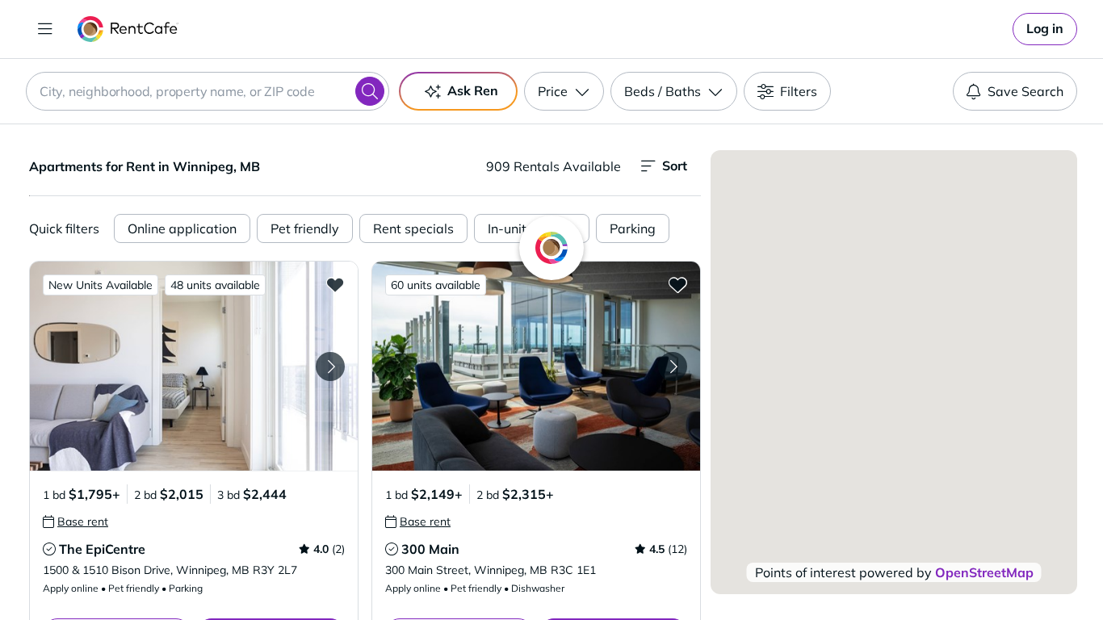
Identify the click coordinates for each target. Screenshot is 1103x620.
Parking (633, 228)
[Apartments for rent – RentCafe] (128, 29)
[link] (1045, 29)
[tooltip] (75, 521)
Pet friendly (305, 228)
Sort (674, 165)
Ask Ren (472, 90)
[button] (194, 366)
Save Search (1025, 91)
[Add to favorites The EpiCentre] (335, 284)
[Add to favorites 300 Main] (677, 284)
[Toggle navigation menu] (45, 29)
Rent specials (413, 228)
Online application (182, 228)
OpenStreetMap (984, 572)
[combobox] (207, 91)
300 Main (430, 549)
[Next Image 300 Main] (672, 366)
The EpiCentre (102, 549)
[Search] (369, 91)
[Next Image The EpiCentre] (330, 366)
